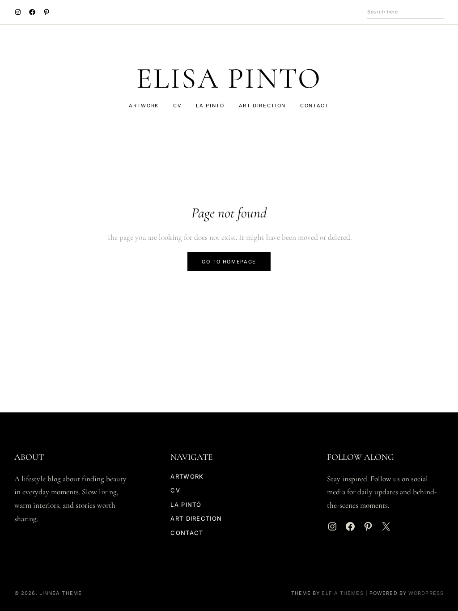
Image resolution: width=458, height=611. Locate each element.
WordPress (426, 593)
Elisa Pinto (229, 78)
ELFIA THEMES (342, 593)
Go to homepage (229, 262)
